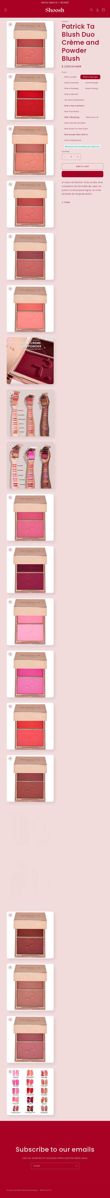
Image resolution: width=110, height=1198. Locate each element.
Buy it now (83, 174)
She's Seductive (74, 141)
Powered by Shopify (29, 1190)
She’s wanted (72, 83)
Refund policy (45, 1190)
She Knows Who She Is (76, 134)
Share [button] (67, 202)
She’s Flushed (72, 89)
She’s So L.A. (93, 118)
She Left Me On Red (76, 123)
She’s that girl (90, 77)
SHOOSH (17, 1190)
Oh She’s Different (75, 100)
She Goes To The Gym (77, 129)
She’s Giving (93, 89)
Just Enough (93, 83)
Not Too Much (73, 112)
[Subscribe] (76, 1166)
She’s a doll (71, 77)
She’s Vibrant (72, 95)
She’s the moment (74, 105)
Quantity (65, 151)
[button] (6, 10)
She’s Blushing (71, 117)
